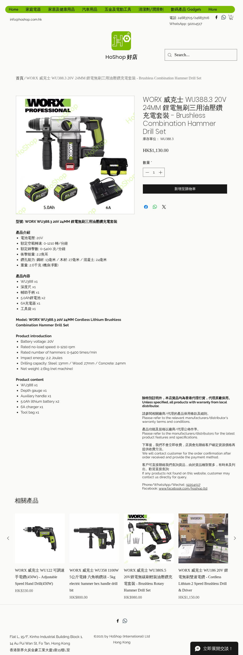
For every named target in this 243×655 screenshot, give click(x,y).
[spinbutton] (154, 172)
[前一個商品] (8, 538)
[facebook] (216, 17)
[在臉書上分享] (146, 207)
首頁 (19, 78)
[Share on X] (164, 207)
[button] (231, 17)
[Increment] (161, 172)
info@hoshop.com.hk (26, 19)
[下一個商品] (235, 538)
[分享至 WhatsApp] (155, 207)
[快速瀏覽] (40, 538)
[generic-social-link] (223, 17)
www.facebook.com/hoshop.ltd (183, 488)
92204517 (193, 485)
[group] (121, 556)
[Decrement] (147, 172)
